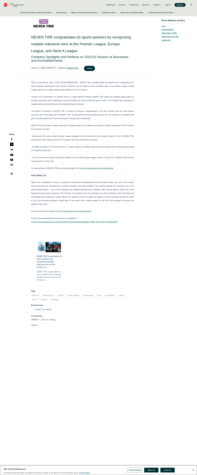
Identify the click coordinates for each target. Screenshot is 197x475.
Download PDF (168, 30)
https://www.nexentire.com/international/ (97, 168)
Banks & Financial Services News (84, 12)
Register (180, 5)
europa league (110, 295)
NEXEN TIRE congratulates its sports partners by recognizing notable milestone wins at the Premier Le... (49, 261)
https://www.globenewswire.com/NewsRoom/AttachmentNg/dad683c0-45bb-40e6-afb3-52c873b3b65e (74, 222)
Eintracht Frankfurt (73, 295)
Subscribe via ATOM (170, 37)
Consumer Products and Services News (36, 12)
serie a (99, 295)
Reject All (151, 470)
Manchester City (48, 295)
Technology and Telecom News (160, 12)
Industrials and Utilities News (132, 12)
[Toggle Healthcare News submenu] (118, 12)
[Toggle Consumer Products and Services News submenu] (54, 12)
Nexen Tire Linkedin (43, 309)
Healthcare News (109, 12)
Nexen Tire (72, 68)
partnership (54, 299)
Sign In (168, 5)
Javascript (166, 40)
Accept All (167, 470)
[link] (110, 5)
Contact (34, 325)
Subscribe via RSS (169, 33)
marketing (43, 299)
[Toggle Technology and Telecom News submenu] (175, 12)
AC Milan (60, 295)
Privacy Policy (84, 473)
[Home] (14, 5)
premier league (88, 295)
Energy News (61, 12)
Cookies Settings (134, 470)
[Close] (193, 469)
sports (34, 299)
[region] (98, 470)
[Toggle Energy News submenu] (69, 12)
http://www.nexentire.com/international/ (75, 211)
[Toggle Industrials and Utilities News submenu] (146, 12)
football (121, 295)
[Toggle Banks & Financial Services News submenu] (99, 12)
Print (164, 26)
